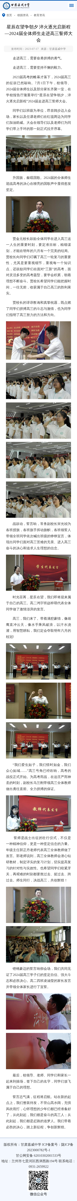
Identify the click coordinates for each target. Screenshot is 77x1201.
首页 (9, 15)
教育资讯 (39, 15)
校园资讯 (22, 15)
